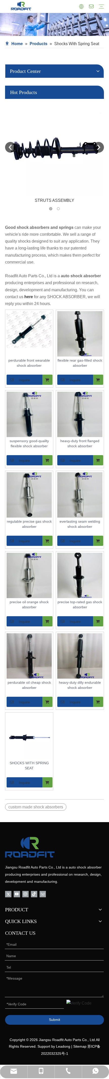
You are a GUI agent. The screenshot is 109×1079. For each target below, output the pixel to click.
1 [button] (50, 208)
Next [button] (98, 147)
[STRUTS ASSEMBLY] (54, 147)
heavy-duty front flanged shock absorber (79, 443)
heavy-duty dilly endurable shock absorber (80, 685)
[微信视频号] (43, 893)
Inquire (24, 380)
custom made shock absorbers (35, 807)
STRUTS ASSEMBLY (54, 200)
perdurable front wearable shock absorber (29, 362)
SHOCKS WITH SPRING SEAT (29, 765)
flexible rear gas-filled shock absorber (80, 362)
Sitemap (79, 1046)
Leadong (63, 1046)
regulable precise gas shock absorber (29, 524)
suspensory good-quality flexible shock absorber (29, 443)
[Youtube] (17, 893)
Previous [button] (10, 147)
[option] (54, 151)
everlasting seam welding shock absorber (80, 524)
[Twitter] (8, 893)
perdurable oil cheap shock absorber (29, 685)
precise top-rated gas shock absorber (80, 604)
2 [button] (58, 208)
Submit (54, 1020)
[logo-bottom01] (30, 847)
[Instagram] (25, 893)
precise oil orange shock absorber (29, 604)
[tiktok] (34, 893)
